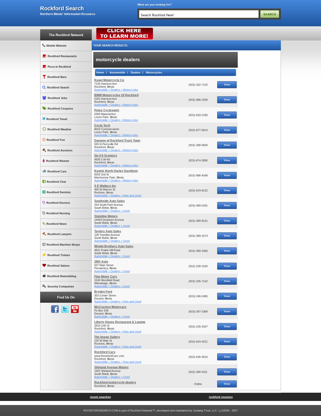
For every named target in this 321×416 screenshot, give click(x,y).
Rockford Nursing (58, 213)
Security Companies (60, 286)
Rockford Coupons (60, 108)
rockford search (62, 9)
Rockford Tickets (58, 255)
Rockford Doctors (58, 202)
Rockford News (56, 223)
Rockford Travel (56, 119)
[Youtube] (75, 309)
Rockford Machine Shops (63, 244)
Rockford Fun (56, 139)
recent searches (100, 396)
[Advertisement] (259, 127)
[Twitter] (65, 309)
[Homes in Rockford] (124, 28)
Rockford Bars (56, 76)
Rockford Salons (58, 265)
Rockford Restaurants (62, 56)
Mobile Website (56, 45)
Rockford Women (57, 160)
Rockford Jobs (57, 97)
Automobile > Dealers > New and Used (117, 195)
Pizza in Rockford (59, 66)
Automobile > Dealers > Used (112, 210)
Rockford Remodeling (61, 276)
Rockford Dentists (59, 192)
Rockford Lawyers (59, 234)
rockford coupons (221, 396)
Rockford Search (58, 87)
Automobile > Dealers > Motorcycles (116, 89)
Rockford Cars (56, 171)
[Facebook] (55, 309)
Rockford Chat (56, 181)
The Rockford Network (66, 35)
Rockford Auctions (59, 150)
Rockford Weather (59, 129)
